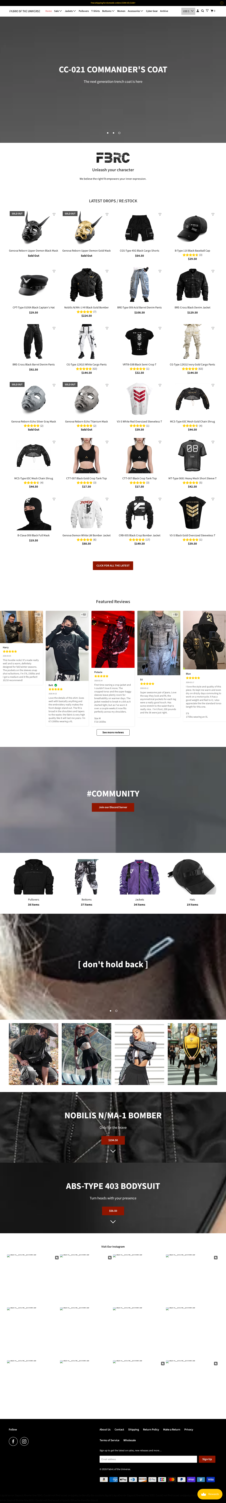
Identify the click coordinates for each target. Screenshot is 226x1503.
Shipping (133, 1430)
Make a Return (171, 1430)
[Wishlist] (207, 10)
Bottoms (107, 11)
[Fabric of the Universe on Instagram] (25, 1441)
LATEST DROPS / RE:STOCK (113, 201)
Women (121, 11)
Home (48, 11)
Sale (56, 11)
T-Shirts (95, 11)
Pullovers (84, 11)
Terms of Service (109, 1440)
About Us (105, 1430)
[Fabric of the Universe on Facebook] (14, 1441)
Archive (164, 11)
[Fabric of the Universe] (25, 11)
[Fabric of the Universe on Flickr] (32, 1441)
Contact (119, 1430)
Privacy (188, 1430)
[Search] (203, 11)
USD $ (186, 11)
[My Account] (198, 11)
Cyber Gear (152, 11)
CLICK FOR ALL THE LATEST (113, 566)
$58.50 (113, 1211)
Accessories (134, 11)
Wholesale (129, 1440)
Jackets (69, 11)
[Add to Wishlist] (54, 214)
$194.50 (113, 1140)
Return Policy (151, 1430)
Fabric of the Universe (118, 1469)
